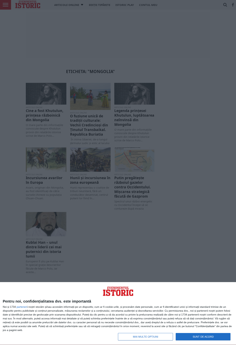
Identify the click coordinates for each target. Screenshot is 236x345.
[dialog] (118, 313)
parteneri (22, 307)
